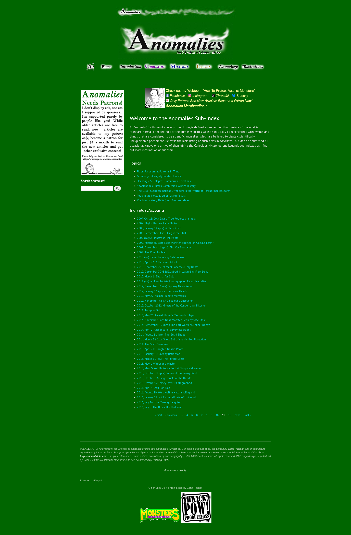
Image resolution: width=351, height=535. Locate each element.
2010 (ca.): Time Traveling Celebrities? (160, 257)
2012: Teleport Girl (148, 310)
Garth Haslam (236, 448)
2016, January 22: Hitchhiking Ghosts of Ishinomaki (167, 397)
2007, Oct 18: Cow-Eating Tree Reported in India (166, 218)
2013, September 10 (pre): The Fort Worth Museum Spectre (173, 325)
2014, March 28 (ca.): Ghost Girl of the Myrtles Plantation (171, 339)
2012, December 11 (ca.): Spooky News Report (165, 286)
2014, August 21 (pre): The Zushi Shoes (161, 334)
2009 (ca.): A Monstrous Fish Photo (158, 238)
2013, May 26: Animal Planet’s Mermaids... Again (166, 315)
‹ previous (171, 415)
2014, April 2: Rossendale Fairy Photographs (164, 329)
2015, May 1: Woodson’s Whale (156, 363)
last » (248, 415)
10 (217, 415)
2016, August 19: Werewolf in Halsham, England (166, 392)
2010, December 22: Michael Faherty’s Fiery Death (167, 267)
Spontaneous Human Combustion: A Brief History (166, 186)
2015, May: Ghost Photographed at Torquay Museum (169, 368)
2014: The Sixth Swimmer (152, 344)
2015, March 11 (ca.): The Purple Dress (160, 359)
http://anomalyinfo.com (93, 456)
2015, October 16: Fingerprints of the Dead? (164, 378)
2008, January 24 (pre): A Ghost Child (159, 228)
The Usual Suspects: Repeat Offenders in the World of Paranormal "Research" (184, 191)
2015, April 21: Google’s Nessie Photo (160, 349)
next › (238, 415)
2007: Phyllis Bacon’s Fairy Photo (157, 223)
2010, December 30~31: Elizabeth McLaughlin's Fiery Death (173, 271)
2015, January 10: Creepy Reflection (158, 354)
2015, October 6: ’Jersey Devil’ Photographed (164, 383)
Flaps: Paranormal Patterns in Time (158, 171)
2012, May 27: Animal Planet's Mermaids (161, 296)
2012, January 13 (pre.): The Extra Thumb (162, 291)
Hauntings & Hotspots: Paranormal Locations (164, 181)
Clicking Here (160, 459)
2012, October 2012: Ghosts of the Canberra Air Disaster (171, 305)
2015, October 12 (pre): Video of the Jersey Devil (167, 373)
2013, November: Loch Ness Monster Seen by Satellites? (171, 320)
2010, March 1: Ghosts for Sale (155, 276)
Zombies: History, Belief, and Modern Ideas (163, 200)
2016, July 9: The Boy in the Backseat (159, 407)
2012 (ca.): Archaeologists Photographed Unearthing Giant (172, 281)
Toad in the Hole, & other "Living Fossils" (161, 195)
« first (158, 415)
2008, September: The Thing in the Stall (161, 233)
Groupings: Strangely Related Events (159, 176)
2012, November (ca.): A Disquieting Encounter (165, 300)
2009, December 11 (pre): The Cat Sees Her (164, 247)
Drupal (98, 480)
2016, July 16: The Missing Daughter (159, 402)
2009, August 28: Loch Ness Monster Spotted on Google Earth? (175, 243)
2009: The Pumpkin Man (151, 252)
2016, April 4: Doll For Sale (153, 388)
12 (229, 415)
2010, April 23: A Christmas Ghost (157, 262)
